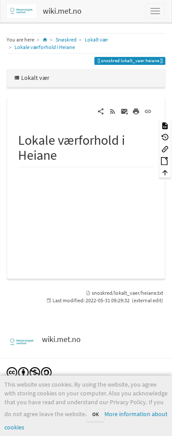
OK (95, 414)
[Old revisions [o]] (165, 137)
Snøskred (66, 39)
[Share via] (101, 111)
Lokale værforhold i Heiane (45, 47)
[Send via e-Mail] (124, 111)
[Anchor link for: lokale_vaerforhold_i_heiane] (63, 154)
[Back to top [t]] (165, 172)
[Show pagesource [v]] (165, 125)
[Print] (136, 111)
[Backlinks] (165, 148)
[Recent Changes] (112, 111)
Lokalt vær (96, 39)
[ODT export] (165, 160)
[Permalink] (148, 111)
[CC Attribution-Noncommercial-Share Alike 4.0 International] (29, 371)
